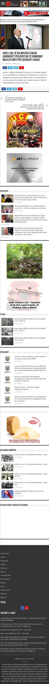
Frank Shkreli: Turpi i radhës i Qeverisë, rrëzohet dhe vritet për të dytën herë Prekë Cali (32, 106)
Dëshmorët (4, 561)
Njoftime (3, 597)
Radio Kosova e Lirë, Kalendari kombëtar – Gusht (31, 454)
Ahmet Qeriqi (5, 590)
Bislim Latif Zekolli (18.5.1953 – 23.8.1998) (14, 633)
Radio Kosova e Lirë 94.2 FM (24, 659)
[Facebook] (22, 608)
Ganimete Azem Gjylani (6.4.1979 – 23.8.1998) (15, 630)
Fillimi (4, 20)
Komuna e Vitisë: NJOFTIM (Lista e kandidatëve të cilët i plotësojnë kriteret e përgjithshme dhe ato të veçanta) (30, 399)
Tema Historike (5, 575)
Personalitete (4, 579)
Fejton (2, 586)
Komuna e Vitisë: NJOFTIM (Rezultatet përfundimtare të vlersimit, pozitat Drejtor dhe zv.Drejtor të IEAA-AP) (30, 379)
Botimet (3, 583)
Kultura (2, 572)
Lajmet (9, 20)
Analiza (2, 564)
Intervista (3, 568)
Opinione (3, 594)
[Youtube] (27, 608)
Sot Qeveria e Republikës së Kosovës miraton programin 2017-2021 (15, 99)
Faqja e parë (4, 553)
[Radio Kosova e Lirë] (24, 3)
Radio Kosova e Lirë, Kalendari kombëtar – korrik (31, 464)
